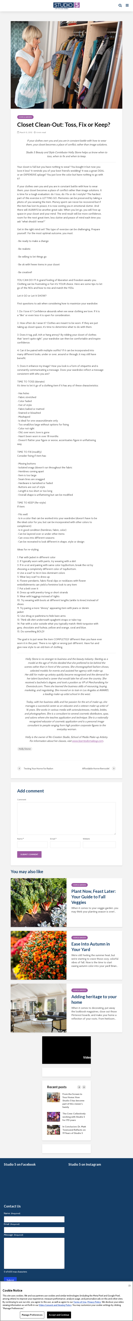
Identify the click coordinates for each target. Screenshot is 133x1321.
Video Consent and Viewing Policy (55, 1305)
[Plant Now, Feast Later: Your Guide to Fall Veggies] (38, 902)
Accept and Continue (59, 1315)
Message (13, 1234)
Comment (21, 800)
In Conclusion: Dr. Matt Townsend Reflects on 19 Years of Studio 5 (74, 1130)
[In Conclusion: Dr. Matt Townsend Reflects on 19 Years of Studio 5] (53, 1129)
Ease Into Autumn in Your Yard (90, 946)
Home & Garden (25, 117)
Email (53, 839)
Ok (129, 1285)
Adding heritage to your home (94, 999)
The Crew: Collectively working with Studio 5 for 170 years (74, 1117)
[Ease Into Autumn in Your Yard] (38, 955)
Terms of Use (79, 1302)
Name (20, 839)
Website (86, 839)
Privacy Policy (94, 1302)
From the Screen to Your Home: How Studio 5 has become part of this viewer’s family (73, 1101)
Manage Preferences (32, 1315)
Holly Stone (25, 748)
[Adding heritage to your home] (38, 1007)
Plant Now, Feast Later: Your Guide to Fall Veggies (93, 897)
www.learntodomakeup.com (87, 740)
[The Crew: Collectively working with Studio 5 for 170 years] (53, 1116)
